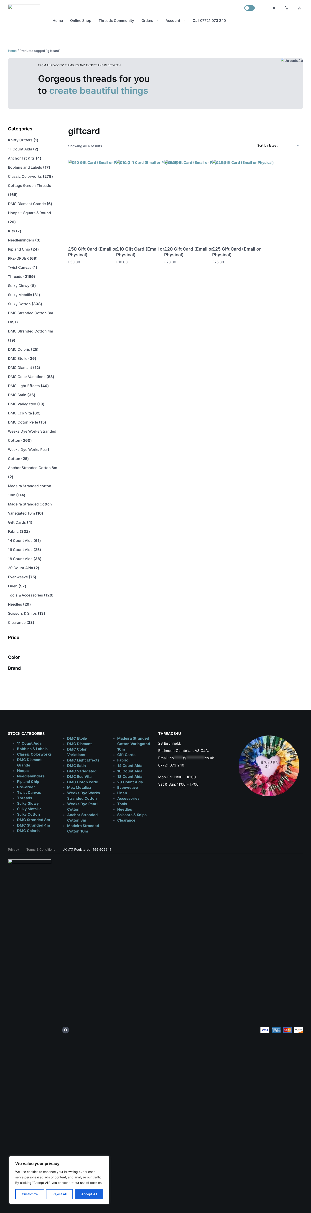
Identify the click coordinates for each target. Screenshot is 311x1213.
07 (160, 765)
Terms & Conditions (40, 849)
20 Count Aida (130, 782)
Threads (24, 798)
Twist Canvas (29, 792)
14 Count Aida (129, 765)
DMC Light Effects (83, 760)
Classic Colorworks (34, 754)
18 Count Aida (129, 776)
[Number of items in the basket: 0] (287, 8)
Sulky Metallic (29, 809)
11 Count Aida (29, 743)
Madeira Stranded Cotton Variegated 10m (133, 743)
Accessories (128, 798)
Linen (122, 793)
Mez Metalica (79, 787)
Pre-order (26, 787)
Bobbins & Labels (32, 748)
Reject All (59, 1194)
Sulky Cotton (28, 814)
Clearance (126, 820)
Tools (122, 804)
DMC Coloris (28, 830)
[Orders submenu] (157, 20)
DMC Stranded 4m (33, 825)
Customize (30, 1194)
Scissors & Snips (132, 814)
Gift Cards (126, 754)
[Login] (273, 8)
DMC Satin (76, 765)
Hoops (23, 770)
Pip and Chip (28, 781)
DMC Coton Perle (82, 782)
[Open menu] (299, 8)
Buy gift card (107, 262)
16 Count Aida (129, 771)
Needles (124, 809)
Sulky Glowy (28, 803)
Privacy (13, 849)
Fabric (122, 760)
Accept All (89, 1194)
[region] (59, 1180)
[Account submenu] (184, 20)
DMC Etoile (77, 738)
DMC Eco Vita (79, 776)
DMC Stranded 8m (33, 819)
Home (12, 51)
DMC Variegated (82, 771)
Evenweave (127, 787)
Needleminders (31, 776)
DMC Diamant (79, 743)
